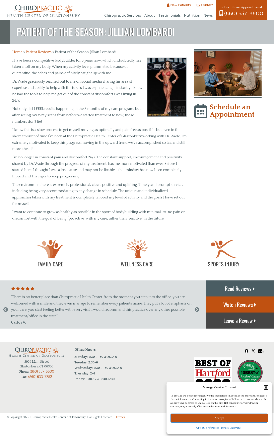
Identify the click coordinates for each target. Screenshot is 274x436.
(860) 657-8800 (243, 13)
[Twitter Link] (253, 350)
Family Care (50, 264)
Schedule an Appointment (232, 110)
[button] (266, 387)
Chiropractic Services (122, 15)
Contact (206, 5)
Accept (219, 418)
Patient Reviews (39, 52)
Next (197, 309)
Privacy (120, 417)
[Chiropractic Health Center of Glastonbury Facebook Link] (246, 350)
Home (17, 52)
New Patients (180, 5)
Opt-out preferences (207, 428)
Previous (5, 309)
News (208, 15)
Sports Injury (223, 264)
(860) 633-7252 (40, 377)
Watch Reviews (238, 304)
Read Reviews (239, 288)
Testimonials (169, 15)
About (149, 15)
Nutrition (192, 15)
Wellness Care (137, 264)
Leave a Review (238, 321)
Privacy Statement (231, 428)
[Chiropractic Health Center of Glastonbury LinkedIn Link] (261, 350)
